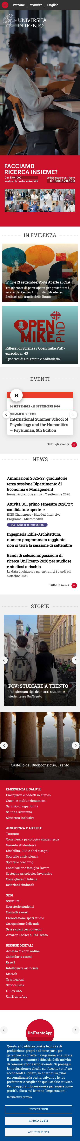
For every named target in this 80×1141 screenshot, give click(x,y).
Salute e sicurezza (19, 812)
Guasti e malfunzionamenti (26, 800)
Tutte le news (59, 585)
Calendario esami (40, 956)
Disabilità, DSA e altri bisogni (27, 851)
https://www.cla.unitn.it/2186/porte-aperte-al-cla (40, 273)
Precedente (4, 660)
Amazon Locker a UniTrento (27, 935)
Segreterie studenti (20, 906)
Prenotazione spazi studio (25, 918)
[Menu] (5, 5)
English (52, 5)
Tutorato (12, 834)
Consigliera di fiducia (21, 879)
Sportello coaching (19, 862)
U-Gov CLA (40, 990)
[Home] (23, 19)
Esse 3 (40, 962)
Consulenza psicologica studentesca (32, 839)
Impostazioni (38, 1109)
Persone (20, 5)
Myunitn (37, 5)
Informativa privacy (19, 1097)
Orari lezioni (40, 979)
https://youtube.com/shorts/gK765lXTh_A (40, 660)
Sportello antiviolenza (22, 856)
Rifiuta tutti (38, 1120)
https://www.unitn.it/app (40, 1033)
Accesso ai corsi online (40, 951)
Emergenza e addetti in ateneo (28, 795)
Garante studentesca (21, 845)
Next (74, 415)
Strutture (12, 901)
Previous (6, 415)
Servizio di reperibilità (22, 806)
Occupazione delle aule (22, 923)
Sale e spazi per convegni (24, 929)
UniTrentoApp (40, 996)
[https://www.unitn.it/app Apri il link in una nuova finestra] (40, 1030)
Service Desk (40, 985)
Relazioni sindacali (20, 885)
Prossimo (76, 660)
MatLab (40, 973)
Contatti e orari (17, 912)
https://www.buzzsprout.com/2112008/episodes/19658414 (40, 335)
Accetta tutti (38, 1132)
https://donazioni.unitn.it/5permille (40, 191)
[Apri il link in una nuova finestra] (40, 413)
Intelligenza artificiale (22, 968)
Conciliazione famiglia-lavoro (28, 868)
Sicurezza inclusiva (20, 818)
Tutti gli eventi (62, 444)
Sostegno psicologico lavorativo (29, 873)
